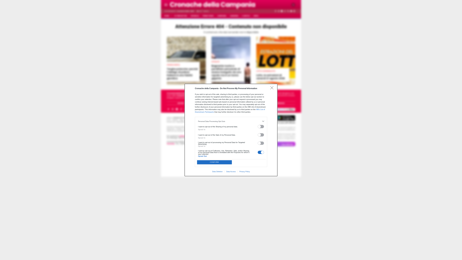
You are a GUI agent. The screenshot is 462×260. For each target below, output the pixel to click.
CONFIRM (214, 162)
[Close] (272, 88)
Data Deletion (217, 171)
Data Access (231, 171)
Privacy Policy (244, 171)
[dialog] (231, 130)
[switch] (261, 126)
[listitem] (231, 121)
